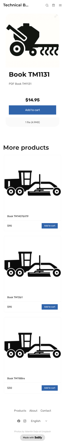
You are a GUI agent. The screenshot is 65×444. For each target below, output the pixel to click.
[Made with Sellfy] (32, 437)
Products (20, 410)
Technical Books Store (16, 5)
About (33, 410)
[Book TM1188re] (32, 345)
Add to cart (32, 110)
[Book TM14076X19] (32, 183)
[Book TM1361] (32, 264)
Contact (46, 410)
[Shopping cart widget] (53, 5)
